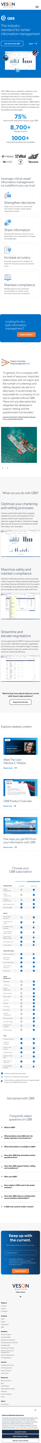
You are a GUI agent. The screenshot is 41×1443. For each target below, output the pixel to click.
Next (7, 468)
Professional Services (7, 1365)
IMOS (3, 1319)
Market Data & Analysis (8, 1389)
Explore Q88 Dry (26, 334)
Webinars (4, 1391)
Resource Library (6, 1380)
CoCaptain (4, 1311)
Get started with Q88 (12, 43)
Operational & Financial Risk (9, 1342)
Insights (3, 1309)
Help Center (5, 1373)
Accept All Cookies (20, 1432)
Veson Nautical (8, 4)
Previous (2, 468)
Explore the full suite (20, 702)
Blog (2, 1383)
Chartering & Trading (7, 1348)
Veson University (6, 1370)
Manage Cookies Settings (20, 1440)
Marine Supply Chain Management (7, 1351)
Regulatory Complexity (8, 1340)
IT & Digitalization (6, 1358)
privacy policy (27, 1259)
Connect (3, 1306)
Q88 (2, 1327)
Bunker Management (7, 1355)
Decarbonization (6, 1334)
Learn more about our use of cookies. (27, 1428)
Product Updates (6, 1394)
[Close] (35, 1410)
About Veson (5, 1404)
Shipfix (3, 1322)
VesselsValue (5, 1324)
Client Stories (5, 1386)
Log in (31, 43)
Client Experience (6, 1368)
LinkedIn (20, 1296)
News (3, 1397)
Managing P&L (5, 1345)
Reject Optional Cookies (20, 1436)
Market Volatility (6, 1337)
